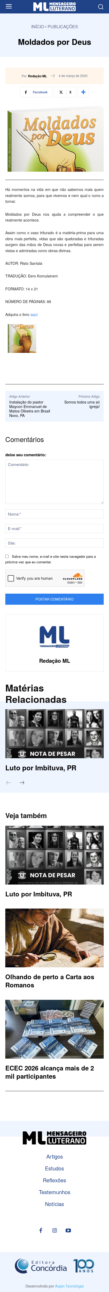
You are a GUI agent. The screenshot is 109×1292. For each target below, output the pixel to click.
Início (37, 26)
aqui (34, 314)
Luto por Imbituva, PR (40, 767)
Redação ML (37, 76)
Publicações (63, 26)
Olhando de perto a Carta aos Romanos (49, 980)
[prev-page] (11, 783)
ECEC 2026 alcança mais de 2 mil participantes (49, 1071)
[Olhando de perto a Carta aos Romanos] (54, 938)
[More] (83, 92)
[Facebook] (40, 1230)
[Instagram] (54, 1230)
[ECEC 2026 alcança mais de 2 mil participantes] (54, 1029)
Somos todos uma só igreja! (82, 404)
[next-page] (24, 783)
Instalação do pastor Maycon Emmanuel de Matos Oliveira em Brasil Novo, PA (29, 408)
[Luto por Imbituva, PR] (54, 733)
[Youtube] (68, 1230)
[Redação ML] (54, 637)
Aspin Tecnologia (69, 1286)
